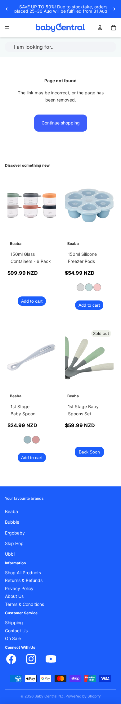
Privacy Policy (19, 588)
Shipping (14, 623)
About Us (14, 596)
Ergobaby (15, 532)
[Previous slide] (7, 9)
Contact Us (16, 630)
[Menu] (7, 27)
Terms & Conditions (24, 604)
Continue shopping (61, 122)
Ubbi (10, 554)
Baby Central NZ (49, 696)
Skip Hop (14, 543)
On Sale (13, 638)
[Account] (100, 27)
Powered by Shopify (83, 696)
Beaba (11, 511)
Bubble (12, 522)
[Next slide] (114, 9)
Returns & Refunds (24, 580)
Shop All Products (23, 573)
